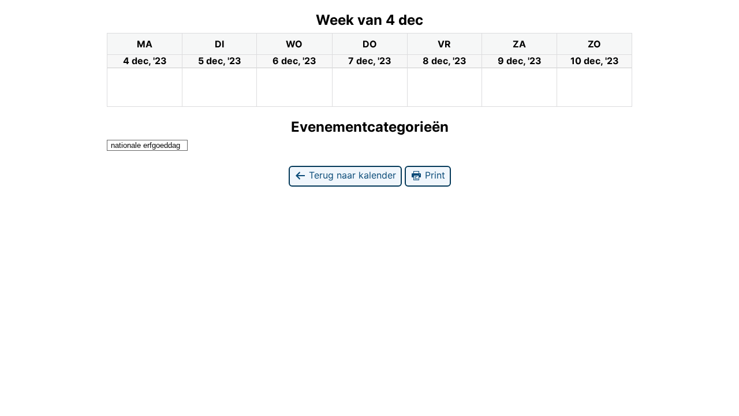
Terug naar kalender (351, 175)
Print (433, 175)
